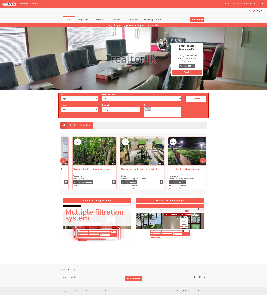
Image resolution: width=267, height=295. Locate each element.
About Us (133, 19)
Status (63, 94)
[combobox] (162, 112)
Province (65, 105)
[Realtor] (10, 4)
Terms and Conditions (198, 291)
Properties (83, 19)
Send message (133, 278)
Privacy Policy (182, 291)
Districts (100, 19)
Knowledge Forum (152, 19)
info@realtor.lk (68, 277)
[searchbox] (163, 113)
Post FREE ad (197, 19)
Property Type (108, 94)
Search (196, 98)
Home (69, 19)
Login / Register (257, 10)
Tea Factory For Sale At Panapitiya (175, 169)
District (105, 105)
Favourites (118, 19)
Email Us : (236, 3)
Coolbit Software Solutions (102, 291)
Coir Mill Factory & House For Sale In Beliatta (132, 169)
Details (187, 69)
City (145, 105)
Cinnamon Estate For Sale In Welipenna (82, 169)
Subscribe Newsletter (29, 3)
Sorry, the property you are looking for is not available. (133, 25)
